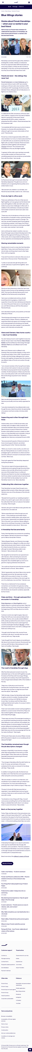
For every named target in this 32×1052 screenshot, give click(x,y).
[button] (3, 2)
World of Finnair (16, 11)
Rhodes (22, 624)
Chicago (3, 146)
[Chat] (30, 1049)
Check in (21, 6)
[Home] (16, 2)
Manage (14, 6)
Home (2, 11)
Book (9, 6)
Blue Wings (8, 11)
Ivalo (14, 714)
